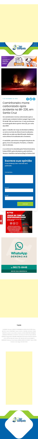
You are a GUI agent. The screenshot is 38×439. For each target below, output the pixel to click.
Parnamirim (25, 336)
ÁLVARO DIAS (24, 342)
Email (7, 195)
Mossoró (23, 334)
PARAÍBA (14, 336)
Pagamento (9, 336)
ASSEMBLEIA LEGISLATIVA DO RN (24, 329)
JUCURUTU (15, 334)
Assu (34, 329)
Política (16, 338)
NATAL (27, 334)
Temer (31, 340)
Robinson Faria (10, 340)
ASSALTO (14, 329)
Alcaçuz (10, 329)
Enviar (25, 204)
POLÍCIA (30, 336)
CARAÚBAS (12, 331)
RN (29, 338)
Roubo (16, 340)
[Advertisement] (19, 23)
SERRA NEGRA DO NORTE (24, 340)
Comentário (8, 172)
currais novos (10, 333)
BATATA (4, 331)
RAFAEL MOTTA (24, 338)
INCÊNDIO (33, 333)
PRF (19, 338)
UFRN (35, 340)
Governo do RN (21, 333)
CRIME (34, 331)
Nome (7, 187)
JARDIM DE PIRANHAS (7, 334)
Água (19, 342)
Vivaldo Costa (14, 342)
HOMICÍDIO (28, 333)
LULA (20, 334)
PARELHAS (19, 336)
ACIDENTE (5, 329)
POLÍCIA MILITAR (10, 338)
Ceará (16, 331)
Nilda (30, 334)
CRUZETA (4, 333)
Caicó (7, 331)
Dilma (15, 333)
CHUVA (20, 331)
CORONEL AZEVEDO (27, 331)
